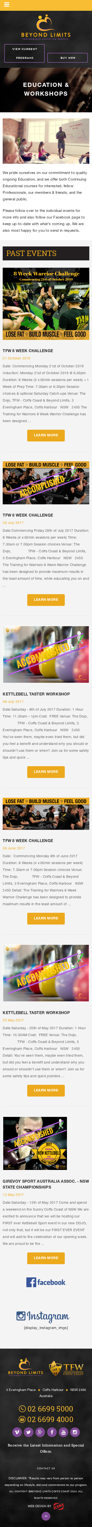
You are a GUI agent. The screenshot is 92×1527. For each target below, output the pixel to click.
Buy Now (67, 57)
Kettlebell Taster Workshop (36, 695)
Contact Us (46, 1468)
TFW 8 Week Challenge (28, 351)
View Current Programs (24, 53)
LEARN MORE (46, 435)
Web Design (37, 1506)
